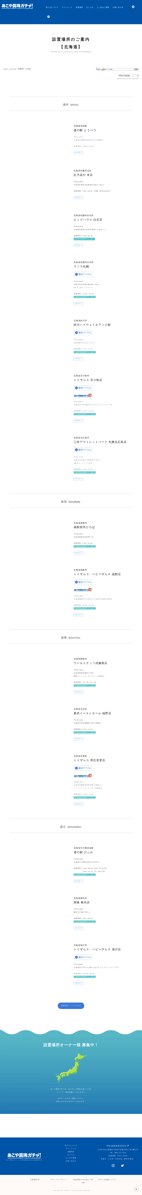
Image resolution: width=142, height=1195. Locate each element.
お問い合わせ (118, 7)
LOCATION (13, 69)
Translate (135, 78)
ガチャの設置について (107, 1179)
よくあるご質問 (103, 7)
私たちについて (52, 7)
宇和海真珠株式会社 (116, 1146)
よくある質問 (71, 1158)
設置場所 (79, 7)
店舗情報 (77, 153)
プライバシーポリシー (59, 1179)
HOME (5, 69)
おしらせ (89, 7)
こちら (66, 1098)
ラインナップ (67, 7)
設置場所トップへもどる (71, 1005)
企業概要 (33, 1179)
